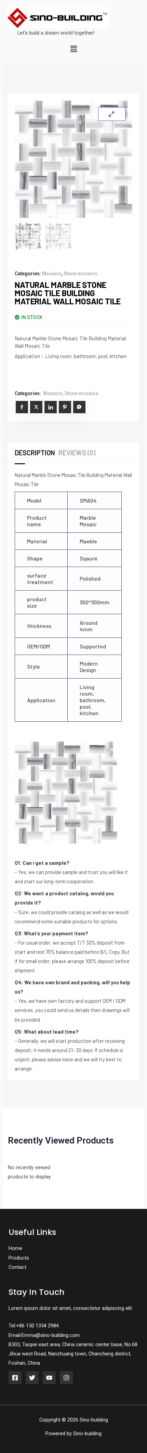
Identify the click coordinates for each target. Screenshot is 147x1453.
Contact (17, 1267)
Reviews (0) (76, 452)
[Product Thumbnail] (111, 114)
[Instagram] (66, 1377)
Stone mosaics (80, 273)
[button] (73, 49)
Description (35, 452)
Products (19, 1258)
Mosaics (52, 273)
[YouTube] (49, 1377)
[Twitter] (32, 1377)
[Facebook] (15, 1377)
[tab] (36, 452)
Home (15, 1248)
